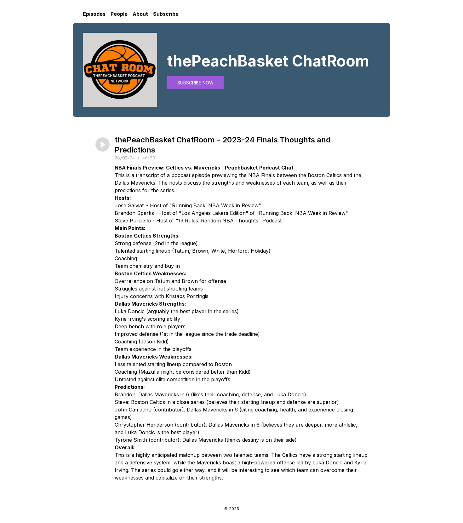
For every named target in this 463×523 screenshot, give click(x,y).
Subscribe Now (195, 82)
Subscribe (166, 14)
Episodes (94, 14)
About (140, 14)
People (119, 14)
